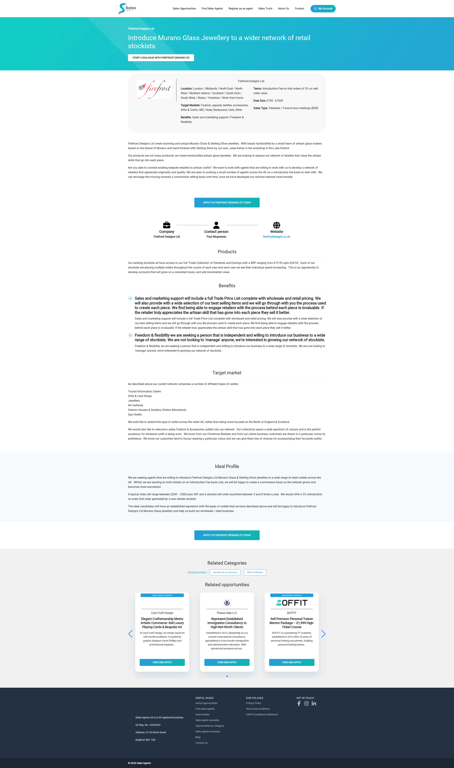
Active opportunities (206, 703)
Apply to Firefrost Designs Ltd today (227, 202)
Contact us (201, 742)
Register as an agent (241, 8)
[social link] (300, 703)
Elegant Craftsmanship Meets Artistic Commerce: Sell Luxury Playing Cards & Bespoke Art (162, 623)
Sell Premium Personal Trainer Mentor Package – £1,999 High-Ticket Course (292, 623)
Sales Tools (265, 8)
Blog (197, 737)
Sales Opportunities (184, 8)
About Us (283, 8)
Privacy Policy (253, 703)
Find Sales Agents (212, 8)
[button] (323, 634)
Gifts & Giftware (255, 572)
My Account (325, 8)
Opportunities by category (209, 725)
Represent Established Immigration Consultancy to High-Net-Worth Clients (227, 623)
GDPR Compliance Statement (262, 714)
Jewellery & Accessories (225, 572)
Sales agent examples (207, 720)
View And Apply (162, 662)
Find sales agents (205, 708)
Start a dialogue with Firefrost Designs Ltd (161, 57)
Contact (299, 8)
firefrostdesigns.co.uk (276, 236)
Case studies (202, 714)
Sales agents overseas (207, 731)
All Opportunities (197, 572)
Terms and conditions (258, 708)
